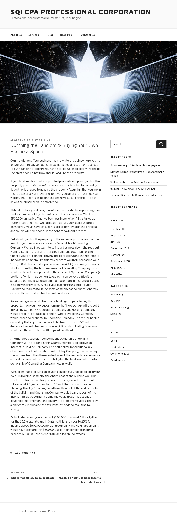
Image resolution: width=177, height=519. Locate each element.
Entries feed (117, 347)
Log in (114, 340)
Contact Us (88, 34)
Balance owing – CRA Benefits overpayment (136, 165)
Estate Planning (119, 307)
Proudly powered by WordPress (37, 511)
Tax (32, 453)
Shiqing (44, 140)
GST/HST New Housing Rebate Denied (132, 188)
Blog (51, 34)
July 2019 (115, 241)
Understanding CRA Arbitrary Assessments (135, 182)
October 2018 (118, 254)
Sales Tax (116, 313)
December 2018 (119, 248)
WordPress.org (119, 359)
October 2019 (118, 228)
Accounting (117, 294)
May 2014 (116, 274)
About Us (16, 34)
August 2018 (117, 267)
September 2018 (120, 261)
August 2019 (117, 235)
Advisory (22, 453)
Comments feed (119, 353)
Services (33, 34)
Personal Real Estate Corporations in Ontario (136, 194)
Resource (66, 34)
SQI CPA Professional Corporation (80, 12)
